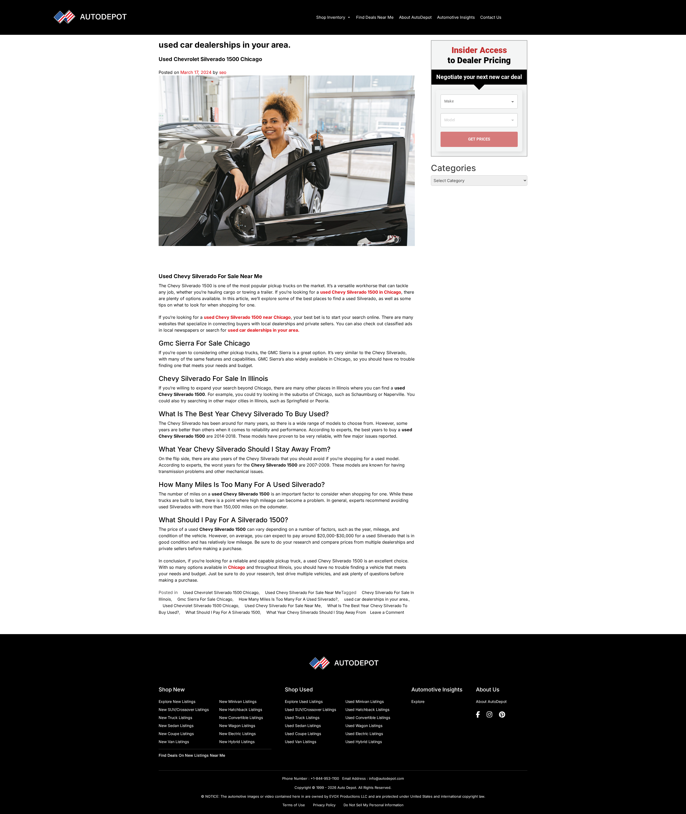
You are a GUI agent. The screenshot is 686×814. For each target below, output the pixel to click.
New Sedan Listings (176, 725)
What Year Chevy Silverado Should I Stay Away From (316, 612)
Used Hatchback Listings (367, 709)
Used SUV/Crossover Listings (310, 709)
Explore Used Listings (304, 701)
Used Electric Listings (364, 733)
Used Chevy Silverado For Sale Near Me (303, 592)
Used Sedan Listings (303, 725)
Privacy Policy (324, 805)
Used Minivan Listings (364, 701)
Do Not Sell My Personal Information (374, 805)
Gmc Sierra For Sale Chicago (204, 599)
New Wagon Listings (237, 725)
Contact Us (490, 17)
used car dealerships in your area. (376, 599)
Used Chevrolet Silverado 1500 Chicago (210, 59)
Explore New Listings (177, 701)
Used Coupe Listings (303, 733)
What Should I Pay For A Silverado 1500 (222, 612)
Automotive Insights (456, 17)
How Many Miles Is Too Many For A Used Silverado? (288, 599)
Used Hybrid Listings (363, 741)
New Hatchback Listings (240, 709)
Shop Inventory (330, 17)
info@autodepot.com (386, 778)
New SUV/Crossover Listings (184, 709)
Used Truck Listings (302, 717)
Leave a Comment (387, 612)
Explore (417, 701)
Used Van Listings (300, 741)
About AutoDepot (415, 17)
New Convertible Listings (241, 717)
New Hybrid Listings (237, 741)
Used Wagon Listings (363, 725)
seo (222, 72)
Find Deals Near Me (375, 17)
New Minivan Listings (237, 701)
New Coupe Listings (176, 733)
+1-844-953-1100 (325, 778)
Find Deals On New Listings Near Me (192, 755)
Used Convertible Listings (367, 717)
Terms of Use (293, 805)
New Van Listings (174, 741)
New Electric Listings (237, 733)
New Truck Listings (175, 717)
